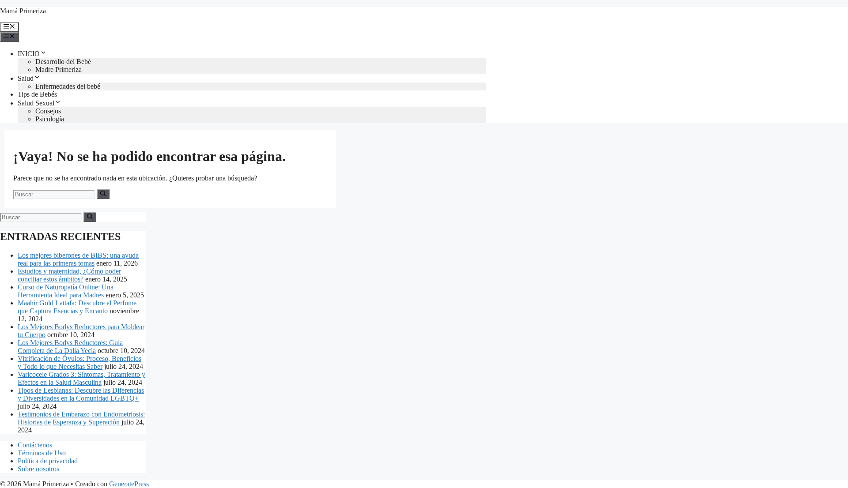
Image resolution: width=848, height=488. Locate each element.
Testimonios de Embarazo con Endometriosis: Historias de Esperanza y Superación (81, 418)
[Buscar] (103, 194)
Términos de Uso (42, 453)
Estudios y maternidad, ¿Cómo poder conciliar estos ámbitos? (69, 275)
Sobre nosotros (38, 469)
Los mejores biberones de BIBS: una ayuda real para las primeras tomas (78, 259)
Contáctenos (35, 445)
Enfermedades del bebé (67, 86)
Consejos (48, 111)
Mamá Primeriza (23, 11)
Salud (26, 78)
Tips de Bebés (37, 94)
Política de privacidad (48, 461)
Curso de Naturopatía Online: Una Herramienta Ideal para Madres (66, 291)
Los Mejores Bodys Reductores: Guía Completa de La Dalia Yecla (70, 346)
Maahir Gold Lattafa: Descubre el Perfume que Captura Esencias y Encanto (77, 307)
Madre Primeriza (58, 69)
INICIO (29, 53)
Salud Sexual (36, 103)
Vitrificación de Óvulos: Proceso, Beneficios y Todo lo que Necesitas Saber (79, 362)
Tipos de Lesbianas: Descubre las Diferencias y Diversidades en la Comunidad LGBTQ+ (81, 394)
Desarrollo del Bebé (63, 61)
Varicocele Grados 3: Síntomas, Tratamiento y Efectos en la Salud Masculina (81, 378)
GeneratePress (129, 484)
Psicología (49, 119)
